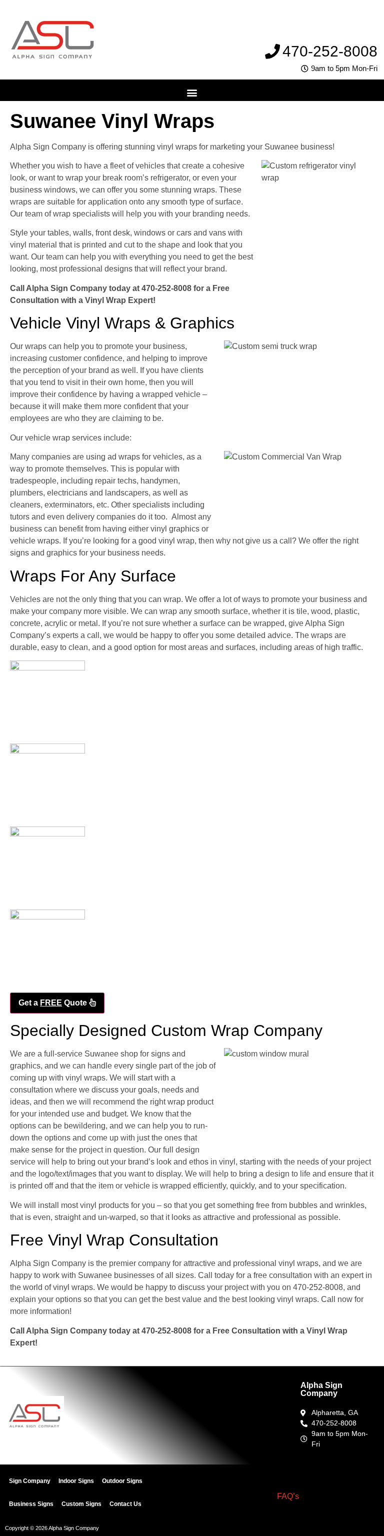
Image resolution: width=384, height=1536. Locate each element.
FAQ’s (288, 1496)
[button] (192, 92)
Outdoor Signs (122, 1481)
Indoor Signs (76, 1481)
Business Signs (31, 1504)
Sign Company (29, 1481)
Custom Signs (82, 1504)
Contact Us (126, 1504)
